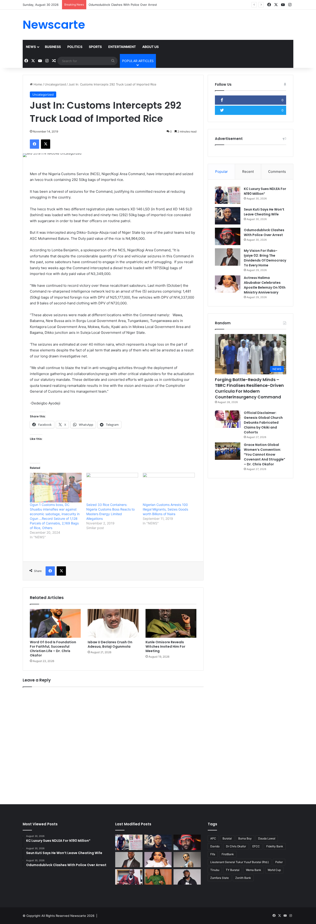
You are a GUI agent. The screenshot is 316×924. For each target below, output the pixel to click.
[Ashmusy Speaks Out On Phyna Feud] (158, 877)
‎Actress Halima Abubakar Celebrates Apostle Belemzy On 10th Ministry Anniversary (264, 285)
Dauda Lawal (266, 838)
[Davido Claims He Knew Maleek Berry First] (187, 877)
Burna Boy (245, 838)
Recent (248, 171)
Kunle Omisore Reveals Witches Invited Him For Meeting (165, 646)
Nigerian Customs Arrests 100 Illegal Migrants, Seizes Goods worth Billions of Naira (165, 509)
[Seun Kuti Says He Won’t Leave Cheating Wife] (227, 215)
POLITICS (74, 47)
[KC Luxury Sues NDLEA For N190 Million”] (227, 195)
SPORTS (95, 47)
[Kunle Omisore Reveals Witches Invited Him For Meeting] (171, 623)
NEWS (31, 47)
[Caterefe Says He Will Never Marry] (129, 877)
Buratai (227, 838)
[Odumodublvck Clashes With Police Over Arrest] (227, 236)
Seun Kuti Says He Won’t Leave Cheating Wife (264, 212)
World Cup (274, 870)
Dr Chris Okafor (236, 846)
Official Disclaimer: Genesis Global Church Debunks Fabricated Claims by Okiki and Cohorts (263, 422)
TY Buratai (232, 870)
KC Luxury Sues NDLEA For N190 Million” (265, 191)
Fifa (212, 854)
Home (37, 84)
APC (213, 838)
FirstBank (228, 854)
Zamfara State (219, 878)
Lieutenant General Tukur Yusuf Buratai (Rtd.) (239, 862)
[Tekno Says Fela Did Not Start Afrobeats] (187, 859)
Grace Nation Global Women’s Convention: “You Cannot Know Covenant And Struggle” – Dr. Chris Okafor (264, 454)
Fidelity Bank (274, 846)
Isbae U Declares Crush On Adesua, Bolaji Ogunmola (110, 644)
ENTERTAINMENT (122, 47)
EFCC (256, 846)
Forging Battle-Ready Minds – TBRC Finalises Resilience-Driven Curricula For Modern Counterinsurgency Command (249, 388)
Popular (221, 171)
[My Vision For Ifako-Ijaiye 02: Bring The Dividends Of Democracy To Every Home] (227, 257)
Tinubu (214, 870)
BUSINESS (53, 47)
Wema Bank (253, 870)
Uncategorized (55, 84)
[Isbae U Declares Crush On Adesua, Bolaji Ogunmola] (113, 623)
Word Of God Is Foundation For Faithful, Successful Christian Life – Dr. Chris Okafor (53, 649)
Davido (215, 846)
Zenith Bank (243, 878)
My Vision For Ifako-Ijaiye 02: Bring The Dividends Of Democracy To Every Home (265, 258)
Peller (279, 862)
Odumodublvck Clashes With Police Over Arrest (123, 4)
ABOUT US (150, 47)
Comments (277, 171)
